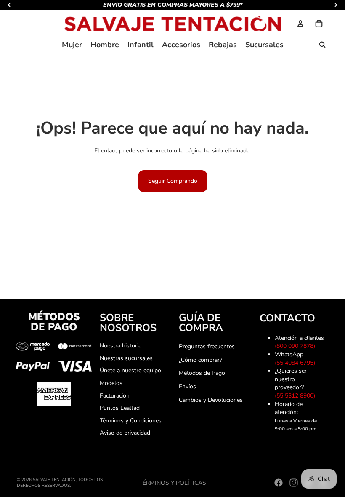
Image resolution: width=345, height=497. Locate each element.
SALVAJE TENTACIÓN (54, 480)
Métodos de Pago (202, 373)
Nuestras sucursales (126, 358)
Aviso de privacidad (125, 433)
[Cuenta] (300, 23)
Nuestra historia (120, 346)
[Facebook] (278, 483)
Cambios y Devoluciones (211, 400)
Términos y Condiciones (131, 421)
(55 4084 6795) (296, 363)
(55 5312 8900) (296, 396)
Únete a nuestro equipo (130, 370)
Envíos (187, 386)
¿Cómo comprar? (200, 360)
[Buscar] (322, 44)
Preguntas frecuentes (207, 346)
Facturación (115, 396)
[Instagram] (294, 483)
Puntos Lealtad (120, 408)
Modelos (111, 383)
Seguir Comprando (172, 181)
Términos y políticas (172, 483)
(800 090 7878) (296, 346)
